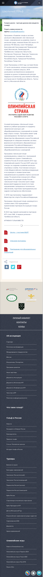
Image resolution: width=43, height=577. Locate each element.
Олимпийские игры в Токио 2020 (16, 557)
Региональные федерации (14, 347)
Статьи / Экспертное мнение (15, 444)
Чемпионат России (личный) (15, 475)
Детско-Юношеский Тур (14, 511)
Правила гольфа (11, 439)
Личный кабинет (21, 318)
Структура (9, 342)
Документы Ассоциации (14, 377)
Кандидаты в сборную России (15, 429)
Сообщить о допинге (27, 573)
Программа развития (13, 367)
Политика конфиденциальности (16, 398)
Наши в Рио (10, 567)
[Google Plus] (19, 267)
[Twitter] (13, 267)
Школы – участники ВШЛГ (19, 232)
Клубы (21, 327)
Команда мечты (11, 434)
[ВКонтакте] (7, 267)
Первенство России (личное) (15, 485)
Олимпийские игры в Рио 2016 (16, 562)
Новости (9, 424)
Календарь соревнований (14, 470)
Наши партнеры (11, 372)
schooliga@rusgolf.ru (17, 31)
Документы (10, 526)
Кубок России (10, 495)
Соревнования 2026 (12, 521)
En (39, 3)
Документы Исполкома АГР (14, 383)
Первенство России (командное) (16, 490)
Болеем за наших (12, 465)
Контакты (21, 322)
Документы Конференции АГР (15, 388)
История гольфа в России (14, 449)
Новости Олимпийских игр (14, 546)
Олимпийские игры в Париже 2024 (17, 552)
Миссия (8, 357)
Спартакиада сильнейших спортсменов (19, 500)
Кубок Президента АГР (13, 506)
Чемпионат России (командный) (16, 480)
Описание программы (18, 241)
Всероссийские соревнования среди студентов (21, 516)
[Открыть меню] (3, 2)
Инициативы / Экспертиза (14, 362)
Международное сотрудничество (17, 352)
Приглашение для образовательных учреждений (20, 250)
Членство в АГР (11, 393)
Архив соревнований (13, 531)
